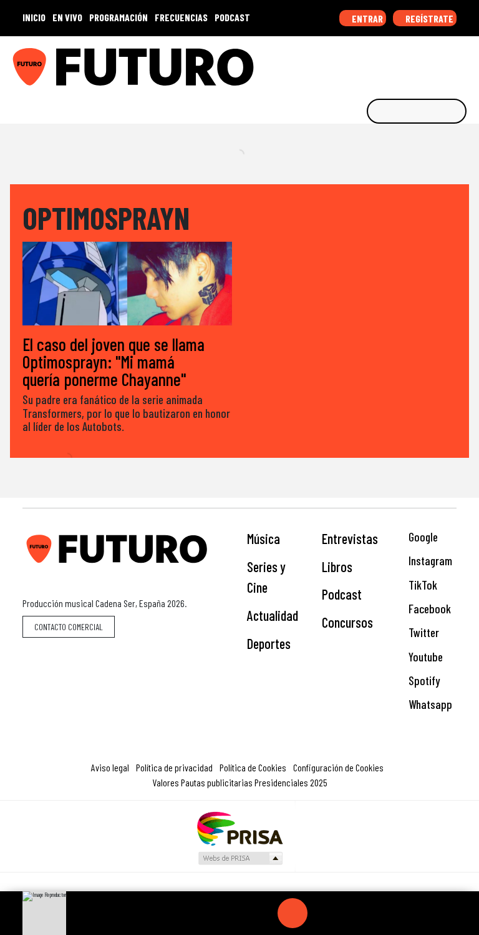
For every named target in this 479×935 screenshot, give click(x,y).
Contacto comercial (68, 626)
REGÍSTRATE (428, 18)
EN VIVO (67, 17)
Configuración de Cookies (338, 767)
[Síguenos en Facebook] (388, 62)
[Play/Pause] (292, 913)
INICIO (34, 17)
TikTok (421, 585)
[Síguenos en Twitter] (408, 62)
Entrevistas (350, 538)
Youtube (424, 657)
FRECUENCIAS (181, 17)
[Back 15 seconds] (263, 913)
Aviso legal (110, 767)
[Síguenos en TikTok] (369, 62)
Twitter (422, 632)
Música (263, 538)
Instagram (429, 560)
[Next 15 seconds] (322, 913)
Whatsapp (429, 704)
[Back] (233, 913)
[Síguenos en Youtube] (427, 62)
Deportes (269, 643)
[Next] (352, 913)
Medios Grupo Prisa (239, 858)
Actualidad (272, 615)
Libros (337, 566)
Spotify (423, 680)
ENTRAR (366, 18)
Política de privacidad (174, 767)
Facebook (428, 608)
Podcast (342, 594)
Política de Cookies (253, 767)
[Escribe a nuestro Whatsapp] (466, 62)
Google (422, 537)
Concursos (347, 622)
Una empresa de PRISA (239, 828)
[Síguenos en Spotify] (446, 62)
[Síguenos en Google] (330, 62)
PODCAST (232, 17)
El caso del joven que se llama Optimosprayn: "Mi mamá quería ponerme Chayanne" (113, 362)
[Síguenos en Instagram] (350, 62)
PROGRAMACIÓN (118, 17)
